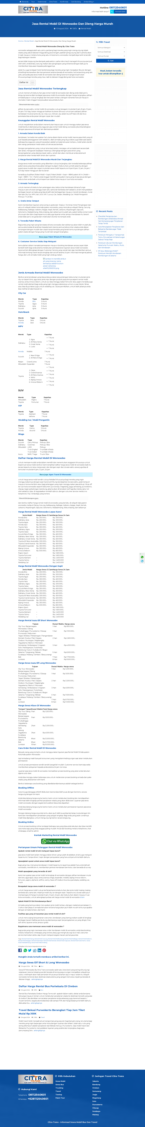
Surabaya (96, 1111)
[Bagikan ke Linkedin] (40, 951)
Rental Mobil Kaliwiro (85, 939)
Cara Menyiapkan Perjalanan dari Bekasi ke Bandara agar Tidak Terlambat (111, 229)
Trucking (59, 1088)
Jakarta (95, 1081)
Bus (42, 966)
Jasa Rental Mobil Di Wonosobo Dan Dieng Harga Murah (72, 23)
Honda (21, 323)
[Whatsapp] (142, 557)
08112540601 (118, 7)
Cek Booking (76, 2)
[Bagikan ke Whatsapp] (25, 951)
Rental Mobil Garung (41, 939)
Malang (95, 1115)
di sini (82, 897)
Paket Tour (60, 1098)
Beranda (25, 2)
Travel (43, 1017)
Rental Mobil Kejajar (24, 940)
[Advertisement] (110, 111)
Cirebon (95, 1088)
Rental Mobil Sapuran (63, 940)
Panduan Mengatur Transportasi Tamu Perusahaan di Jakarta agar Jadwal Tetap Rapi (111, 237)
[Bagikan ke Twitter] (30, 951)
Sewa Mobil (60, 1081)
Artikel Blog (88, 2)
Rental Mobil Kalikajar (71, 939)
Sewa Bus (60, 1085)
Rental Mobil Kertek (50, 940)
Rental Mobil (86, 28)
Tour (33, 2)
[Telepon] (142, 561)
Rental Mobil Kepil (37, 940)
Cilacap (95, 1108)
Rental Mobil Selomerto (78, 940)
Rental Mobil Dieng (28, 939)
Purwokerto (97, 1105)
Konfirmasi (64, 2)
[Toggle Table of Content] (31, 82)
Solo (94, 1101)
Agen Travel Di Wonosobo (60, 475)
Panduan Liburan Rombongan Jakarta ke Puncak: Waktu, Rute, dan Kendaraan (111, 245)
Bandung (96, 1085)
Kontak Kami (120, 11)
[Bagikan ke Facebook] (20, 951)
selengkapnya (37, 979)
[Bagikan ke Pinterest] (45, 951)
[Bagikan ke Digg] (35, 951)
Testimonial (42, 2)
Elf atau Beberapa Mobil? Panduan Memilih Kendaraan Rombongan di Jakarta (109, 253)
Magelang (96, 1098)
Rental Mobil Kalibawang (56, 939)
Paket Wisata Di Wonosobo (60, 237)
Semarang (96, 1091)
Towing (59, 1095)
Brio (34, 301)
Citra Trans (53, 2)
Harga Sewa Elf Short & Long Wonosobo (44, 962)
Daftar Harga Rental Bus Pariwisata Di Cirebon (48, 986)
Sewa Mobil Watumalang (39, 942)
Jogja (94, 1095)
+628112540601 (38, 1098)
